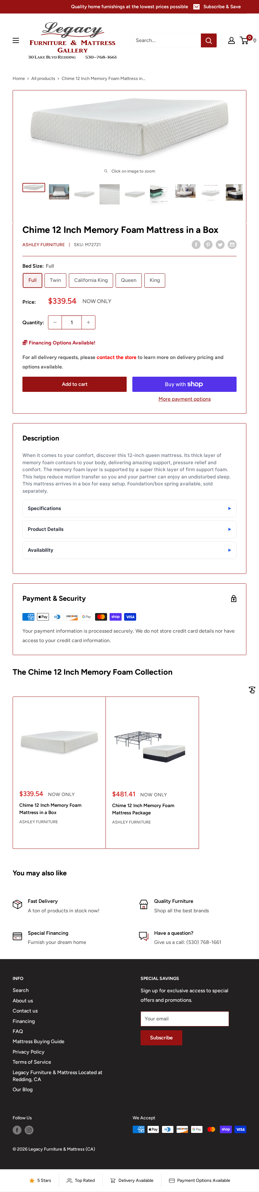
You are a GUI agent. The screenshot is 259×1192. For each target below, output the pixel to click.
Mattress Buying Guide (38, 1041)
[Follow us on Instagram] (29, 1130)
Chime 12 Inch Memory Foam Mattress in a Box (50, 808)
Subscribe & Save (222, 6)
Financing (24, 1021)
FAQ (18, 1031)
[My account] (231, 40)
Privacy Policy (29, 1052)
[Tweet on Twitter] (220, 244)
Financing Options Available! (61, 343)
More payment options (185, 399)
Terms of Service (32, 1062)
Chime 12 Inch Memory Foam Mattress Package (143, 809)
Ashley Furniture (43, 244)
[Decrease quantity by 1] (55, 322)
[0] (244, 40)
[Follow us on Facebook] (17, 1130)
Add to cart (74, 384)
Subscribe (161, 1038)
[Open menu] (16, 40)
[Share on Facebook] (196, 244)
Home (19, 78)
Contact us (25, 1011)
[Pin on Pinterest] (208, 244)
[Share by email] (232, 244)
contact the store (116, 357)
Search (21, 990)
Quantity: (33, 322)
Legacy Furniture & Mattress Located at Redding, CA (57, 1075)
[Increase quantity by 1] (88, 322)
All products (43, 78)
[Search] (209, 40)
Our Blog (23, 1089)
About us (23, 1001)
